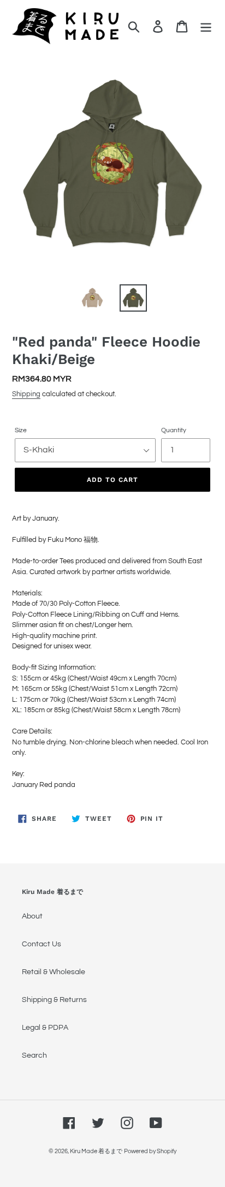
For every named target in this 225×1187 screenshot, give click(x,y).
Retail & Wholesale (53, 972)
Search (34, 1055)
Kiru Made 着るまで (96, 1151)
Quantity (173, 430)
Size (21, 430)
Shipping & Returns (54, 1000)
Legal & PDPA (45, 1027)
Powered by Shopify (150, 1151)
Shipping (26, 394)
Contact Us (41, 944)
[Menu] (206, 26)
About (32, 916)
